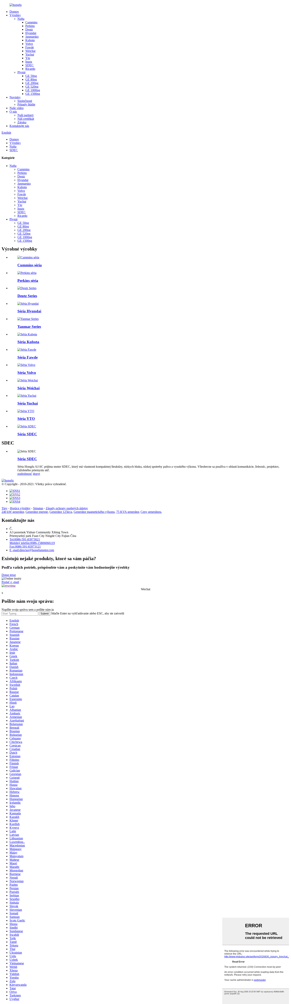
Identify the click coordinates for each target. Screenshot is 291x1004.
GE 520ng (31, 86)
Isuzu (28, 61)
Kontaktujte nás (19, 126)
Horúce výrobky (20, 508)
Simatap (38, 508)
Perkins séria (27, 280)
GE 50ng (31, 76)
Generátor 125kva (60, 512)
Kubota (30, 40)
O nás (13, 111)
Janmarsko (32, 36)
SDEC (29, 65)
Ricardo (30, 68)
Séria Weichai (28, 388)
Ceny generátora (151, 512)
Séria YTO (26, 419)
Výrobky (15, 15)
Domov (14, 11)
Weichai (30, 51)
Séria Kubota (28, 342)
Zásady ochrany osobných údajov (67, 508)
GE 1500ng (32, 93)
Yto (27, 58)
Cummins (31, 22)
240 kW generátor (13, 512)
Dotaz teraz (9, 575)
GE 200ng (31, 83)
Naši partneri (25, 115)
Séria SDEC (27, 434)
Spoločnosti (24, 101)
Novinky (15, 97)
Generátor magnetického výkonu (94, 512)
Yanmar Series (29, 326)
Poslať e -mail (10, 582)
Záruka (21, 122)
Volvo (29, 43)
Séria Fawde (27, 357)
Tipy (4, 508)
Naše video (17, 108)
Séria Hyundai (29, 311)
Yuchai (29, 54)
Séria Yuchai (27, 403)
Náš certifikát (25, 118)
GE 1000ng (32, 90)
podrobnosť (24, 473)
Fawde (29, 47)
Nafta (20, 18)
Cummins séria (29, 265)
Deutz (29, 29)
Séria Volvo (26, 373)
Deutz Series (27, 296)
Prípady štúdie (26, 104)
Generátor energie (37, 512)
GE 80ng (31, 79)
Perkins (30, 26)
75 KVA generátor (127, 512)
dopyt (36, 473)
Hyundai (30, 33)
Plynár (21, 72)
